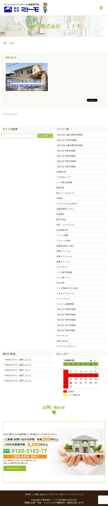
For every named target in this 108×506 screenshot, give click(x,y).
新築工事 (60, 187)
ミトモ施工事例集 (64, 272)
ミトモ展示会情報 (64, 182)
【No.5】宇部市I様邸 (65, 330)
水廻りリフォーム (64, 256)
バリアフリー (62, 267)
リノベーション (10, 114)
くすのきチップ (63, 177)
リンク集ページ (63, 277)
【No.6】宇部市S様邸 (66, 151)
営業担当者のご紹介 (65, 246)
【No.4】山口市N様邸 (66, 325)
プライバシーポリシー (66, 346)
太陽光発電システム (65, 209)
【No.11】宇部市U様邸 (66, 140)
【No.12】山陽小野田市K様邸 (69, 145)
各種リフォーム (63, 262)
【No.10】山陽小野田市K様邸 (69, 135)
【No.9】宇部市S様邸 (66, 166)
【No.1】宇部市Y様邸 (66, 309)
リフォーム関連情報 (65, 304)
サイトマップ (62, 336)
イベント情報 (62, 235)
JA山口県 (60, 283)
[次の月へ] (95, 360)
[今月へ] (90, 360)
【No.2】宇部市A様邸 (66, 314)
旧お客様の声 (62, 230)
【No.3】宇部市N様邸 (66, 320)
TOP (4, 43)
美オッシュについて (65, 193)
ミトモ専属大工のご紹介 (67, 288)
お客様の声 (61, 172)
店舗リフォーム (63, 251)
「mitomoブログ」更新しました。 (18, 359)
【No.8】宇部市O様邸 (66, 161)
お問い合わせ (62, 341)
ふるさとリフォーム (65, 293)
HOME (59, 198)
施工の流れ (61, 219)
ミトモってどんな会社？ (67, 203)
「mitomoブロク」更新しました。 (18, 375)
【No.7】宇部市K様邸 (66, 156)
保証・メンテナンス (65, 225)
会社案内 (60, 214)
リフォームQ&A (63, 240)
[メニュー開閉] (101, 7)
